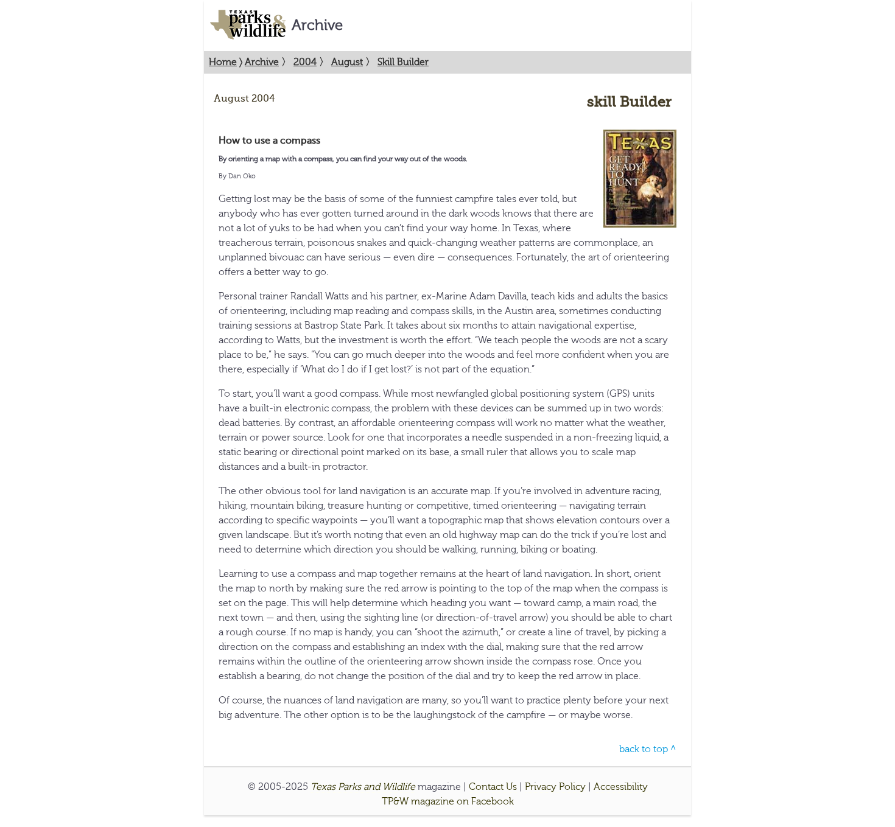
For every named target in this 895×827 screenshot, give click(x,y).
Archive (262, 62)
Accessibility (621, 786)
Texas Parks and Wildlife (363, 786)
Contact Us (493, 786)
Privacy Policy (555, 786)
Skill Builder (403, 62)
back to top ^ (647, 749)
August (347, 62)
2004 (305, 62)
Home (223, 62)
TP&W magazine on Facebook (448, 801)
